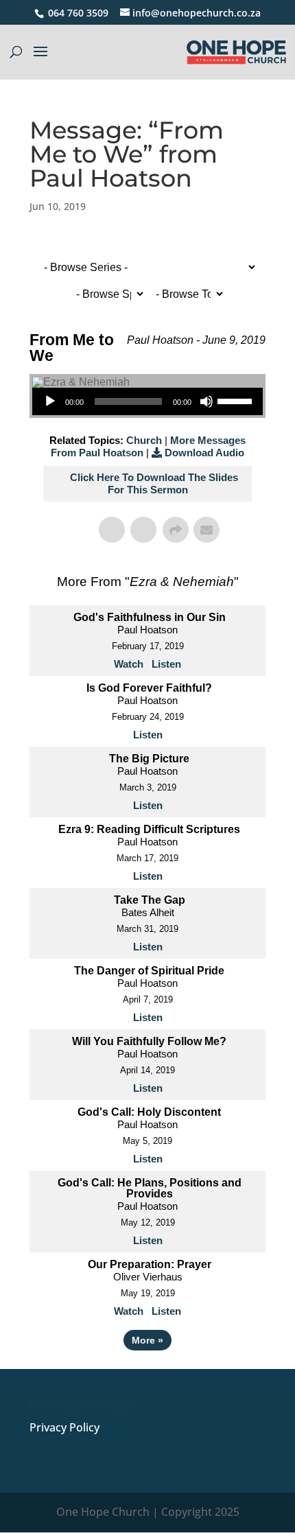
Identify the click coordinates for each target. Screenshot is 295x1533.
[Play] (50, 401)
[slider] (236, 400)
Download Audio (204, 452)
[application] (147, 401)
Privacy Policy (64, 1427)
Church (144, 440)
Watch (128, 664)
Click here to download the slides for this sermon (154, 483)
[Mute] (206, 401)
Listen (166, 664)
